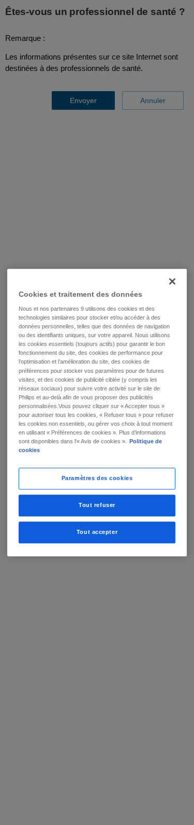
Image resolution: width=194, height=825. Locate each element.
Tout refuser (97, 505)
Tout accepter (97, 532)
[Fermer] (172, 281)
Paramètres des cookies (97, 478)
